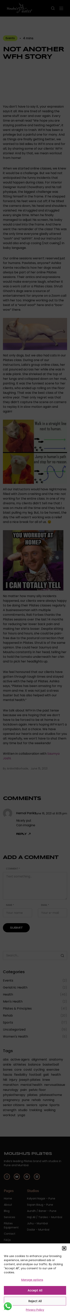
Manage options (32, 1280)
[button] (64, 1248)
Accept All (35, 1290)
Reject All (35, 1301)
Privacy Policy (35, 1310)
